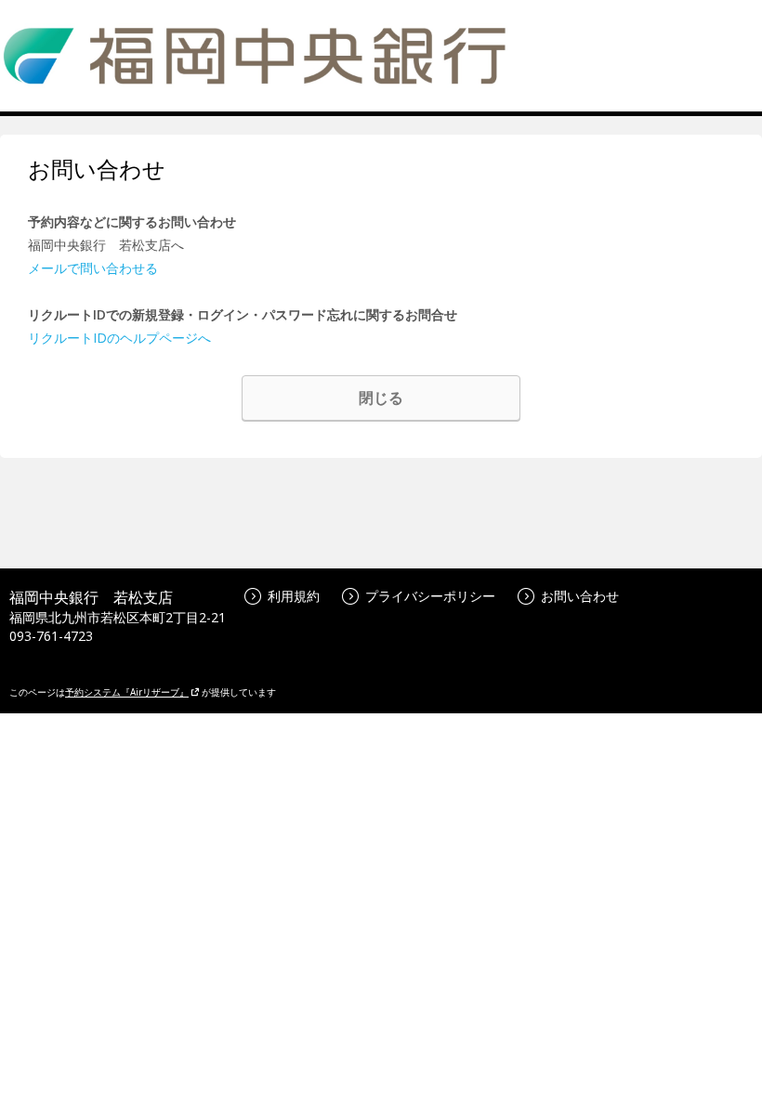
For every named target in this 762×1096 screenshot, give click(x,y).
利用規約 (294, 596)
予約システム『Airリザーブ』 (127, 691)
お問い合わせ (580, 596)
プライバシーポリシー (430, 596)
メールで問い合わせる (93, 268)
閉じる (381, 397)
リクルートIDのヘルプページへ (119, 337)
